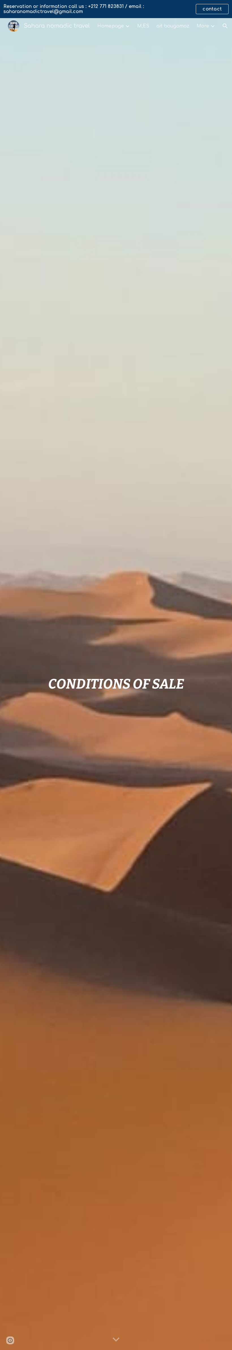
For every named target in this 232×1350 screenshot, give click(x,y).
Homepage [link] (110, 26)
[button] (225, 26)
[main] (116, 684)
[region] (116, 9)
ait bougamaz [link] (172, 26)
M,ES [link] (143, 26)
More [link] (203, 26)
